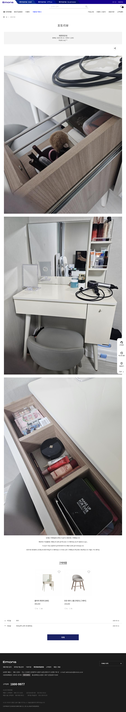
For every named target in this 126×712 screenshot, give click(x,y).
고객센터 (120, 12)
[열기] (115, 48)
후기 (17, 621)
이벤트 (27, 12)
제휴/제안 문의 (7, 667)
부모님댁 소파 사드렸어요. (24, 626)
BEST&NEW (18, 12)
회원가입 (120, 2)
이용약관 (28, 667)
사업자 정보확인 (26, 675)
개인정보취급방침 (39, 667)
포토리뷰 (111, 12)
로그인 (114, 2)
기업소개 (91, 12)
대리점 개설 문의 (19, 667)
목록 (63, 637)
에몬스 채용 (57, 667)
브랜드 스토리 (101, 12)
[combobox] (111, 663)
